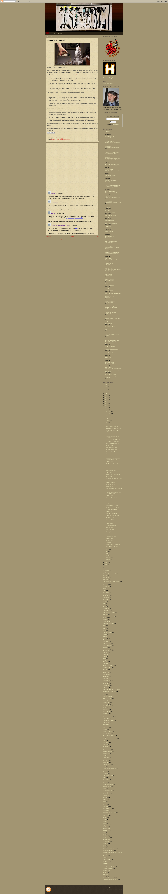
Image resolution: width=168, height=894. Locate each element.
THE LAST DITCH (109, 136)
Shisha (105, 819)
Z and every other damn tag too (110, 879)
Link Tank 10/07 (109, 511)
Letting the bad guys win (109, 735)
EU (104, 671)
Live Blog (105, 744)
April (107, 553)
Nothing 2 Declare (109, 362)
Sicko (104, 823)
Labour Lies (106, 727)
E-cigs (104, 660)
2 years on (107, 237)
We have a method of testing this (112, 147)
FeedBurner (116, 124)
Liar (104, 737)
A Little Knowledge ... (111, 470)
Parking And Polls (110, 520)
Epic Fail (105, 669)
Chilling (105, 618)
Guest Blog (105, 693)
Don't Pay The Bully (110, 451)
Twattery (107, 132)
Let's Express (108, 274)
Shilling (105, 817)
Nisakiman (107, 322)
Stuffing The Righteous (56, 40)
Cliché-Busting (106, 621)
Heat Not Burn (108, 196)
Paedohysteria (106, 781)
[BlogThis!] (49, 133)
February (108, 557)
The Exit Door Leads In (110, 374)
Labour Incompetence (108, 726)
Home (47, 33)
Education (105, 661)
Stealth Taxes (106, 837)
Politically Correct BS (108, 792)
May (107, 551)
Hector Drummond (109, 246)
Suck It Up (105, 843)
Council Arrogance (107, 632)
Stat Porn (105, 836)
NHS (104, 766)
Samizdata (107, 157)
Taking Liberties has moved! (111, 232)
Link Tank (105, 742)
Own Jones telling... (109, 302)
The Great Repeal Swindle (112, 505)
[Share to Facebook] (53, 133)
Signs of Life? (106, 825)
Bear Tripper (106, 592)
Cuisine (105, 636)
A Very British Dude (110, 346)
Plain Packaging (107, 786)
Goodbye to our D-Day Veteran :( (112, 363)
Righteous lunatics (107, 808)
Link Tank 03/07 (109, 538)
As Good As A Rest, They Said (111, 259)
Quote (104, 801)
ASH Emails (106, 577)
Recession (105, 803)
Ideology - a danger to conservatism (112, 318)
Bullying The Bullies (110, 529)
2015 (106, 399)
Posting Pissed (106, 793)
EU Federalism (106, 674)
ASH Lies (105, 579)
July (107, 422)
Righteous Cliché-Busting (112, 498)
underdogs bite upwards (111, 180)
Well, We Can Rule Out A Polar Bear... (113, 142)
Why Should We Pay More (109, 866)
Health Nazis (106, 700)
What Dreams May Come (112, 546)
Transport (105, 855)
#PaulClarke (106, 570)
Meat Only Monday (107, 751)
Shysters (105, 821)
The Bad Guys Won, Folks (112, 534)
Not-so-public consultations (109, 768)
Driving (105, 656)
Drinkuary (105, 654)
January (108, 559)
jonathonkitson (108, 367)
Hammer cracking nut (108, 696)
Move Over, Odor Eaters (111, 447)
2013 (106, 403)
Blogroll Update (109, 486)
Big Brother (106, 597)
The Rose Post (108, 317)
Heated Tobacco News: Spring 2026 (112, 197)
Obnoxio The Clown (110, 326)
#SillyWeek (106, 572)
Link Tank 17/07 (109, 495)
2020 (106, 389)
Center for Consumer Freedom (112, 333)
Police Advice (109, 542)
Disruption (105, 647)
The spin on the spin (109, 285)
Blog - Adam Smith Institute (112, 151)
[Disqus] (72, 166)
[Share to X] (51, 133)
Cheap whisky (108, 181)
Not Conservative (109, 242)
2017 (106, 395)
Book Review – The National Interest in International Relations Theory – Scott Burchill (113, 370)
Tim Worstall (108, 146)
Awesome (53, 139)
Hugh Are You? (109, 527)
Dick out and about (107, 645)
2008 (106, 564)
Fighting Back (106, 683)
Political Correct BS (107, 790)
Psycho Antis (106, 795)
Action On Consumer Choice (110, 574)
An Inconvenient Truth (111, 525)
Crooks (105, 634)
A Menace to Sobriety (110, 312)
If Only (104, 707)
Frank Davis (108, 226)
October (108, 416)
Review (105, 804)
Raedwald (107, 284)
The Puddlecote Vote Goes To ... (113, 544)
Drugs (104, 658)
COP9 (104, 630)
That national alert (109, 176)
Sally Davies (106, 810)
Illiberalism (105, 709)
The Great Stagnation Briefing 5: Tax (112, 165)
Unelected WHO (107, 859)
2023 (106, 384)
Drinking (57, 139)
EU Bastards (106, 672)
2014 (106, 401)
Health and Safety (107, 698)
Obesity (105, 771)
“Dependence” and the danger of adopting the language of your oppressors (112, 296)
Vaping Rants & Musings (111, 241)
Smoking (105, 826)
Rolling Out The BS (110, 484)
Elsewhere (105, 663)
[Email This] (48, 133)
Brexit (104, 605)
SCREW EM (106, 815)
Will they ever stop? (108, 868)
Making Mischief (63, 139)
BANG (104, 588)
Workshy (105, 872)
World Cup (105, 874)
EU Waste (105, 678)
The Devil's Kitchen (110, 301)
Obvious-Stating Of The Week (113, 474)
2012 (106, 405)
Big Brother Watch (109, 169)
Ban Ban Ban (106, 586)
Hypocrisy (105, 704)
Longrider (107, 131)
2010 (106, 410)
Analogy (105, 575)
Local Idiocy (106, 746)
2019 (106, 391)
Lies (104, 740)
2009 (106, 562)
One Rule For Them (108, 775)
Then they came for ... (108, 850)
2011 (106, 407)
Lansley (105, 729)
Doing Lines (109, 476)
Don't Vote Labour (107, 650)
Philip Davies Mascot (108, 784)
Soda (104, 834)
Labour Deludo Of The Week (112, 515)
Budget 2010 (106, 608)
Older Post (96, 236)
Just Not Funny (106, 724)
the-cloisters (118, 888)
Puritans (105, 797)
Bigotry (105, 601)
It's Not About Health (108, 716)
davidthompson (109, 258)
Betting (105, 594)
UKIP (104, 857)
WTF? (104, 876)
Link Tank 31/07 (109, 424)
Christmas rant (108, 313)
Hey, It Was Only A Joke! (111, 449)
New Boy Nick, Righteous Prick (113, 428)
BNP (104, 603)
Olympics (105, 773)
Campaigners (106, 610)
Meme (104, 755)
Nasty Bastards (106, 764)
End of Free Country (108, 665)
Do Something (106, 649)
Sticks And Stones (110, 500)
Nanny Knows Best (110, 191)
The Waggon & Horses (110, 212)
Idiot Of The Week (107, 705)
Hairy (104, 694)
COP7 (104, 627)
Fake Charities (106, 680)
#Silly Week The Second (112, 456)
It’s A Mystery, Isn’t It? (109, 280)
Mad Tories (105, 748)
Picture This (108, 472)
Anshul (119, 889)
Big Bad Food (106, 596)
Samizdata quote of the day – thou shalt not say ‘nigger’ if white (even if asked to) (112, 160)
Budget (105, 607)
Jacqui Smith (106, 718)
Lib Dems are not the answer (110, 738)
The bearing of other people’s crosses (113, 202)
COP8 (104, 629)
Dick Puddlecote (67, 7)
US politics (105, 861)
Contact (60, 33)
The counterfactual (109, 220)
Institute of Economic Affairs (112, 164)
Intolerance (106, 713)
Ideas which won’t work (110, 354)
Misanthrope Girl (109, 352)
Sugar (104, 845)
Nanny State (106, 762)
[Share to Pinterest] (54, 133)
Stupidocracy (106, 841)
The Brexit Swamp (109, 308)
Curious (105, 638)
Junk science (106, 722)
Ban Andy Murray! (110, 540)
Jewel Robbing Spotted (108, 720)
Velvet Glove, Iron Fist (110, 175)
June (107, 549)
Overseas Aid (106, 779)
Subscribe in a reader (108, 83)
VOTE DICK (106, 863)
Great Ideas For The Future (109, 691)
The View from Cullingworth (112, 252)
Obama (105, 770)
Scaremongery (106, 814)
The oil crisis (107, 207)
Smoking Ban (106, 828)
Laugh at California (107, 731)
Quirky (68, 139)
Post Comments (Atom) (57, 239)
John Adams (108, 357)
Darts (104, 640)
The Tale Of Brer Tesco (111, 513)
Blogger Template (113, 889)
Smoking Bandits (108, 323)
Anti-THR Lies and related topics (113, 293)
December (108, 411)
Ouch (104, 777)
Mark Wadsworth (109, 236)
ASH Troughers (107, 583)
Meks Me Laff (106, 753)
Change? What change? (109, 612)
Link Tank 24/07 (109, 461)
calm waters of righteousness (75, 74)
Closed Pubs (108, 210)
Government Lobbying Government (111, 689)
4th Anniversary (108, 228)
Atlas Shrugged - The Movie (112, 426)
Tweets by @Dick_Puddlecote (110, 78)
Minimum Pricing (107, 759)
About (53, 33)
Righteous (105, 806)
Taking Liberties (109, 231)
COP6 (104, 625)
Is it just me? (106, 715)
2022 (106, 387)
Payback (105, 782)
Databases (105, 641)
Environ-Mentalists (107, 667)
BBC (104, 590)
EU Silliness (106, 676)
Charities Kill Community (109, 616)
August (108, 420)
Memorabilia (106, 757)
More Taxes (106, 760)
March (107, 555)
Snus (104, 832)
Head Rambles (108, 201)
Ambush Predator (109, 141)
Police (104, 788)
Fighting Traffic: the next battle (111, 358)
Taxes (104, 847)
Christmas (105, 619)
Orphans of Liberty (109, 279)
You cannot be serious (108, 877)
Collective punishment (108, 623)
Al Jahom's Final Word (110, 263)
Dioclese (107, 206)
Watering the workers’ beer (111, 217)
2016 (106, 397)
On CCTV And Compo (111, 517)
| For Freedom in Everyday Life (112, 185)
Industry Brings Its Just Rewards (113, 468)
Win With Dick (106, 870)
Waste (104, 865)
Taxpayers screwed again (109, 848)
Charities (105, 614)
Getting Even (106, 685)
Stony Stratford (106, 839)
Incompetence (106, 711)
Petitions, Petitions (109, 290)
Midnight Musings (109, 288)
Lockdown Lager (108, 275)
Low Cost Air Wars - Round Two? (113, 434)
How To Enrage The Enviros (112, 463)
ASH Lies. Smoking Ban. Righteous (111, 581)
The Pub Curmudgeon (110, 215)
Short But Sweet (109, 454)
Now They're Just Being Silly (112, 443)
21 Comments (66, 138)
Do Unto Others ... (110, 445)
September (109, 418)
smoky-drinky (106, 830)
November (108, 413)
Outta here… (108, 264)
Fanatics (105, 682)
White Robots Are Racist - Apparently (113, 192)
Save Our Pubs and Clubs (109, 812)
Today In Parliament (110, 482)
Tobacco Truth (108, 268)
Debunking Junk (107, 643)
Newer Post (48, 236)
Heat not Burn (106, 702)
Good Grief (105, 687)
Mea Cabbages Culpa (111, 536)
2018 (106, 393)
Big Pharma (106, 599)
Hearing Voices (109, 532)
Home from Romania (109, 137)
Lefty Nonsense (107, 733)
